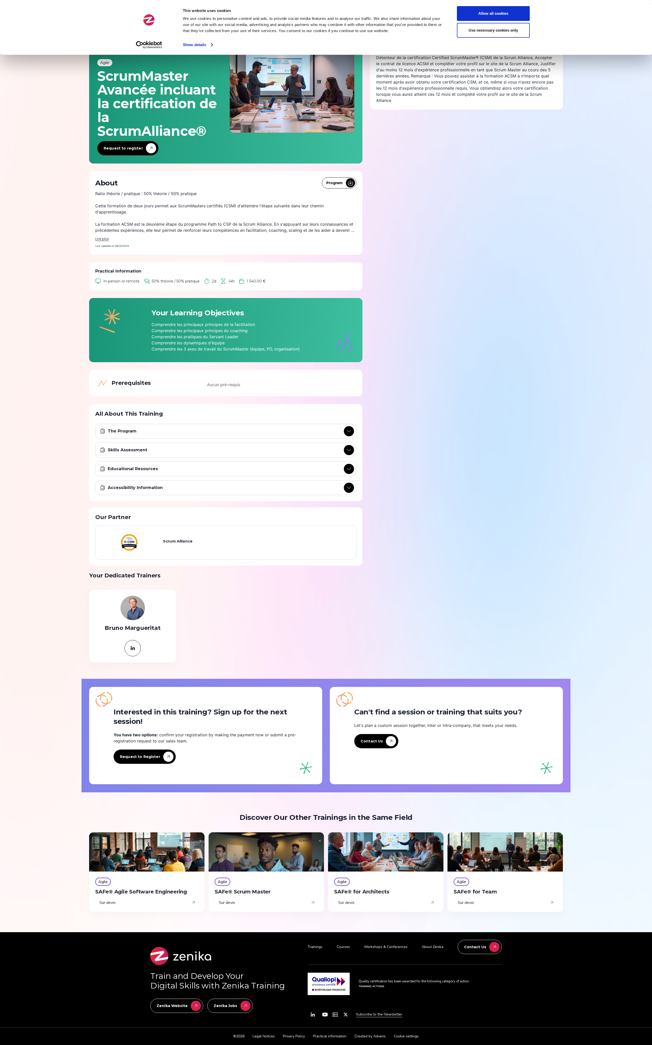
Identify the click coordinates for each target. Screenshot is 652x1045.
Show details (194, 45)
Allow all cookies (493, 13)
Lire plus (102, 239)
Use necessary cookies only (493, 30)
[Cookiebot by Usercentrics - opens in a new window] (149, 45)
